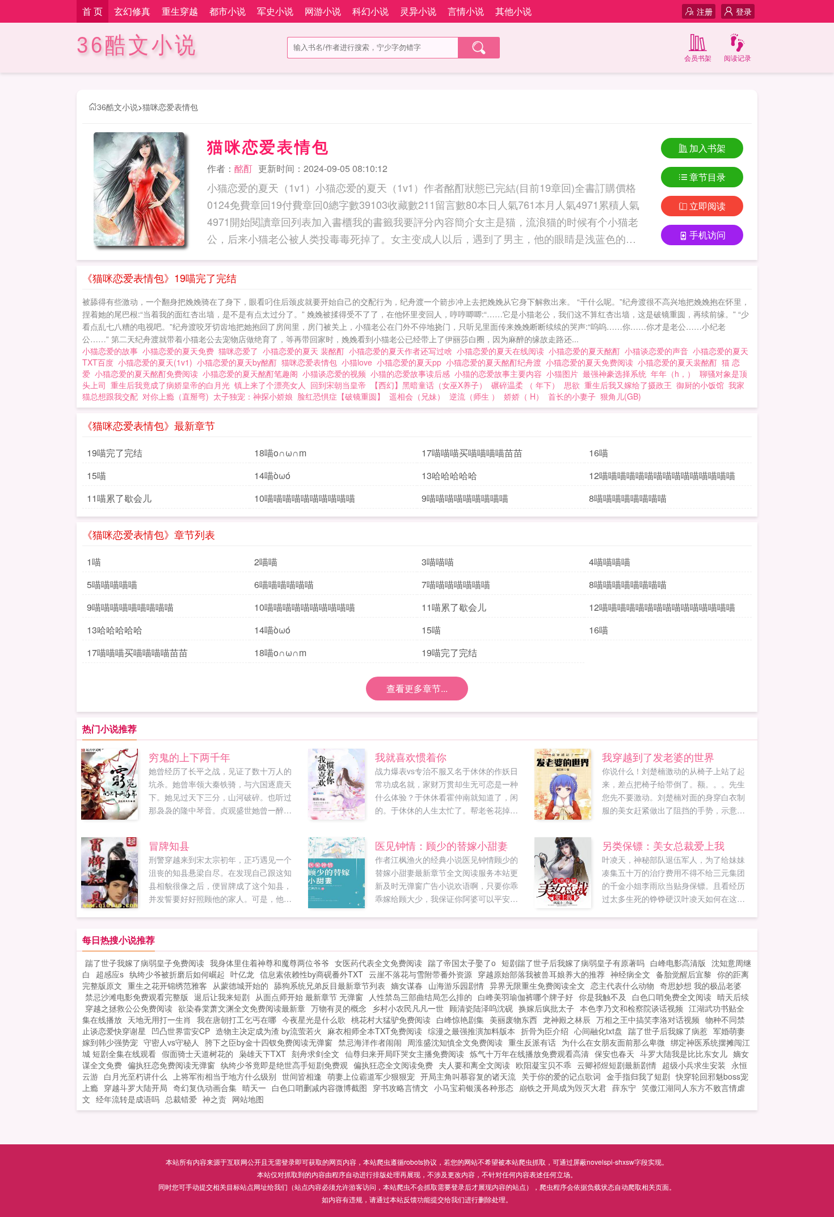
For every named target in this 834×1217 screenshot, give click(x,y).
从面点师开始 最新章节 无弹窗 (309, 996)
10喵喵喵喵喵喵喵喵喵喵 (304, 498)
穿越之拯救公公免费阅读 (128, 1008)
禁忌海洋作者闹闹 (370, 1042)
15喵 (96, 475)
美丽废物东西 (513, 1019)
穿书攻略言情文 (400, 1087)
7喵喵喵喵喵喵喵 (456, 584)
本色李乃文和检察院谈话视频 (631, 1008)
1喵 (94, 561)
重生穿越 (180, 11)
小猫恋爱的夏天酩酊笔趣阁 (252, 373)
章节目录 (707, 176)
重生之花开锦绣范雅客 (167, 985)
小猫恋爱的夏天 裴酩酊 (306, 350)
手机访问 (707, 234)
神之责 (214, 1099)
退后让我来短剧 (222, 996)
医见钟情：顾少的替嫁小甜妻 (441, 845)
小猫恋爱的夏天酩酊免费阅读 (149, 373)
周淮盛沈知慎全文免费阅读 (455, 1042)
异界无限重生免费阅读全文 (537, 985)
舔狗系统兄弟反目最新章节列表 (329, 985)
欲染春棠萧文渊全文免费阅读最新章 (241, 1008)
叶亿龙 (242, 974)
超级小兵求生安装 (694, 1065)
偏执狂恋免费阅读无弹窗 (171, 1065)
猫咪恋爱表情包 (170, 106)
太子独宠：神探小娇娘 (253, 396)
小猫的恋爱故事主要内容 (500, 373)
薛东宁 (624, 1087)
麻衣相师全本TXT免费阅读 (374, 1030)
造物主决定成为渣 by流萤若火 (269, 1030)
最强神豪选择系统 (614, 373)
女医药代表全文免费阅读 (378, 962)
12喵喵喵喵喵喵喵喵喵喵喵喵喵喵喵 (662, 475)
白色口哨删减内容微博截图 (319, 1087)
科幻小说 (370, 11)
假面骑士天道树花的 (197, 1053)
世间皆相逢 (302, 1076)
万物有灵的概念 (339, 1008)
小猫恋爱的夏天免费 (180, 350)
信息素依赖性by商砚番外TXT (311, 974)
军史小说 (275, 11)
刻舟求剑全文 (315, 1053)
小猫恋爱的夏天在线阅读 (503, 350)
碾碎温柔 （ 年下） (525, 385)
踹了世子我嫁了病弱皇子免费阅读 (144, 962)
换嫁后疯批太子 (546, 1008)
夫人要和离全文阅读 (474, 1065)
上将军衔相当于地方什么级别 (224, 1076)
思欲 (572, 385)
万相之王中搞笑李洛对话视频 (648, 1019)
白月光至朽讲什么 (135, 1076)
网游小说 (323, 11)
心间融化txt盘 (598, 1030)
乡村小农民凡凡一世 (408, 1008)
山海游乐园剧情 (456, 985)
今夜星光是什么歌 (314, 1019)
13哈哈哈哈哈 (449, 475)
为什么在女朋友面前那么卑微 (613, 1042)
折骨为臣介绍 (544, 1030)
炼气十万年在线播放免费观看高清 (529, 1053)
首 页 (92, 11)
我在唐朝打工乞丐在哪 (236, 1019)
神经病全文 (630, 974)
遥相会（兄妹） (417, 396)
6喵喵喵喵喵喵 (284, 584)
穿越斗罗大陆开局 (135, 1087)
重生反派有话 (532, 1042)
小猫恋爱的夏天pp (411, 362)
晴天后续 (733, 996)
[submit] (479, 47)
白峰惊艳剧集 (460, 1019)
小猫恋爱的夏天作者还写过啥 (403, 350)
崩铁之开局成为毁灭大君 (562, 1087)
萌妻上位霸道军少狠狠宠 (371, 1076)
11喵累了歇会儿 (119, 498)
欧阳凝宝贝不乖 (543, 1065)
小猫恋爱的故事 (112, 350)
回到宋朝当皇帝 (338, 385)
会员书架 (697, 57)
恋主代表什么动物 (622, 985)
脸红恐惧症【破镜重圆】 (341, 396)
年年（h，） (673, 373)
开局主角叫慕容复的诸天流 (468, 1076)
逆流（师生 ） (474, 396)
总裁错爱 (181, 1099)
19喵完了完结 (114, 452)
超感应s (110, 974)
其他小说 (513, 11)
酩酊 (243, 168)
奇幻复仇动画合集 (205, 1087)
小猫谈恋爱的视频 (336, 373)
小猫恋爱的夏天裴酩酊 (680, 362)
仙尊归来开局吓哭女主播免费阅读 (404, 1053)
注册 (705, 11)
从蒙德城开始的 (240, 985)
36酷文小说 (137, 45)
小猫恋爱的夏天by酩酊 (239, 362)
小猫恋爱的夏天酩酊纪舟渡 (496, 362)
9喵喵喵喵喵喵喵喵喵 (465, 498)
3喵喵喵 (438, 561)
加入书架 (707, 147)
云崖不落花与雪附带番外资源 (420, 974)
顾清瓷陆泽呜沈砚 (481, 1008)
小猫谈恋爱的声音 (659, 350)
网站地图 (248, 1099)
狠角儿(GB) (620, 396)
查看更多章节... (417, 688)
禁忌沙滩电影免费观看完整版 (136, 996)
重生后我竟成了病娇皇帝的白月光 (170, 385)
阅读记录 (737, 57)
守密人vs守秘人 (171, 1042)
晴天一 (254, 1087)
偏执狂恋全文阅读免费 (393, 1065)
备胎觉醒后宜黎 (683, 974)
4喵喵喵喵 (609, 561)
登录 (744, 11)
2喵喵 (265, 561)
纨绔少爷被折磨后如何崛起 (177, 974)
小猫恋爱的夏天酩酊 (587, 350)
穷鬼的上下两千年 (189, 756)
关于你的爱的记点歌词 (561, 1076)
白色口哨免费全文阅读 (671, 996)
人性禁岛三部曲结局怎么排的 (420, 996)
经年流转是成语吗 (127, 1099)
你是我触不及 (602, 996)
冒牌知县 (169, 845)
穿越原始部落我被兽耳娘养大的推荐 (541, 974)
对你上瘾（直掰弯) (175, 396)
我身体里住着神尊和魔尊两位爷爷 (269, 962)
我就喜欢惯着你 (411, 756)
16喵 (598, 452)
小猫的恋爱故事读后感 (412, 373)
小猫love (359, 362)
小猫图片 (564, 373)
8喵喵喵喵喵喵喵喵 (628, 498)
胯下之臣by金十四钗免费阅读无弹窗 (268, 1042)
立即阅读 (707, 205)
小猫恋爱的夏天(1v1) (157, 362)
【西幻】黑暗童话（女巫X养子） (428, 385)
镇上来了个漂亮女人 (270, 385)
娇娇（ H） (524, 396)
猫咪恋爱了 (240, 350)
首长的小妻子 (572, 396)
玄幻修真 (132, 11)
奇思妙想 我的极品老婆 (701, 985)
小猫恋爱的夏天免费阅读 (592, 362)
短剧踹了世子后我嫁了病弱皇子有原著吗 (573, 962)
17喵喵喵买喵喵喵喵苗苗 (472, 452)
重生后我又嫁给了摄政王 (628, 385)
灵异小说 (418, 11)
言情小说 (466, 11)
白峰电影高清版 (678, 962)
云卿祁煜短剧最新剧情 (616, 1065)
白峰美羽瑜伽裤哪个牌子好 (525, 996)
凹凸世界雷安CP (180, 1030)
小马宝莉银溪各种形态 (473, 1087)
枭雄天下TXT (262, 1053)
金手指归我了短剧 (638, 1076)
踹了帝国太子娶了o (462, 962)
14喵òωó (272, 475)
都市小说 (227, 11)
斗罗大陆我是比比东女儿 (683, 1053)
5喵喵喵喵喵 (112, 584)
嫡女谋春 (407, 985)
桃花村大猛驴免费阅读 (391, 1019)
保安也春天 (614, 1053)
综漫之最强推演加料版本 (471, 1030)
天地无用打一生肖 (159, 1019)
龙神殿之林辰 (567, 1019)
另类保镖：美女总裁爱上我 (663, 845)
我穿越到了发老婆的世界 (658, 756)
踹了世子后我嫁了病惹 (667, 1030)
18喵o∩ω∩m (280, 452)
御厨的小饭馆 (700, 385)
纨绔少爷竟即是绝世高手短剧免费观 (284, 1065)
